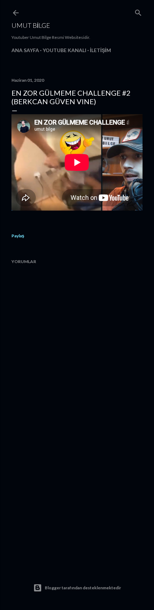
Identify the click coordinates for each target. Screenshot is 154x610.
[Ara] (138, 11)
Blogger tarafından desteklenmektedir (83, 587)
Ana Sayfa (25, 50)
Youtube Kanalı (64, 50)
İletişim (100, 50)
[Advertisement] (77, 498)
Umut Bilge (30, 25)
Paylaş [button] (17, 235)
